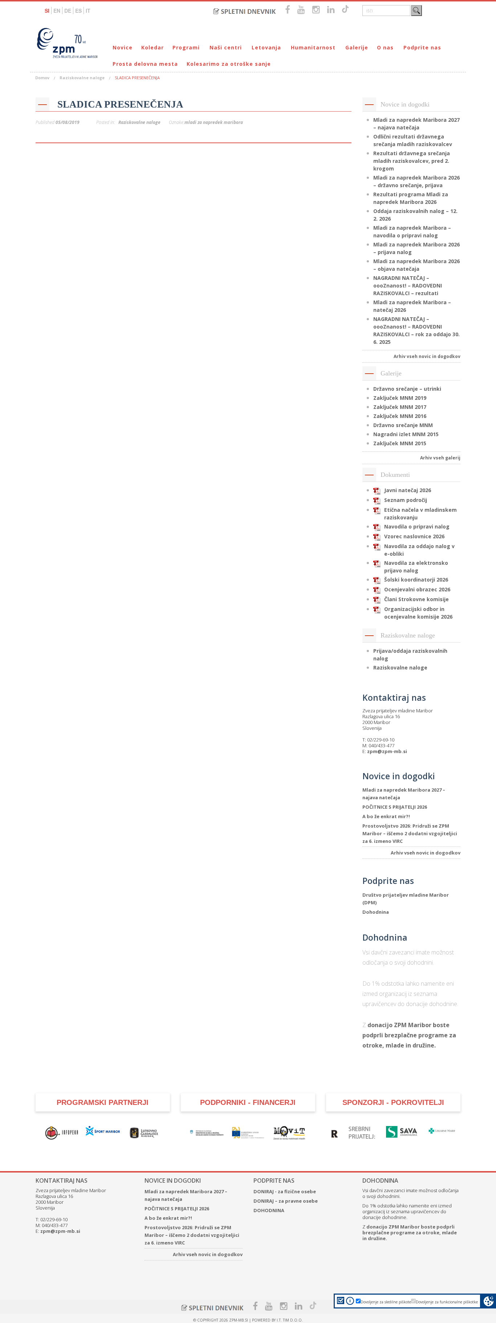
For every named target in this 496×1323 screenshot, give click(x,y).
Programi (186, 47)
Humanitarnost (313, 47)
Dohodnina (375, 912)
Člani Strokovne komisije (416, 599)
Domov (42, 77)
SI (47, 10)
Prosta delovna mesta (145, 63)
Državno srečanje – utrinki (407, 388)
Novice (123, 47)
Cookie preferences (488, 1301)
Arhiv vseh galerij (440, 458)
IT (88, 10)
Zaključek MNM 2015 (399, 443)
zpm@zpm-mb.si (387, 751)
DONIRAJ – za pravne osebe (285, 1201)
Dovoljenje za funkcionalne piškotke (447, 1301)
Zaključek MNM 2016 (399, 416)
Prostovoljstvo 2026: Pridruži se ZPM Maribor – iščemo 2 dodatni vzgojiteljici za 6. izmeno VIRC (409, 833)
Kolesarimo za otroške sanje (229, 63)
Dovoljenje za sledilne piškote (386, 1301)
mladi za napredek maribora (213, 122)
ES (78, 10)
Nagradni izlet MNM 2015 (406, 434)
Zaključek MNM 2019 (399, 397)
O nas (385, 47)
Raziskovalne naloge (82, 77)
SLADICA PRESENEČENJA (120, 104)
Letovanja (266, 47)
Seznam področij (405, 499)
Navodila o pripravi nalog (417, 526)
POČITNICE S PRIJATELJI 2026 (394, 807)
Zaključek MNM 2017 (399, 406)
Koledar (152, 47)
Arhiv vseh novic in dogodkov (427, 356)
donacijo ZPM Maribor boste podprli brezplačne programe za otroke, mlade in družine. (409, 1035)
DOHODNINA (268, 1210)
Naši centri (226, 47)
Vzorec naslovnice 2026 (414, 536)
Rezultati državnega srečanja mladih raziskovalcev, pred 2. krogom (411, 161)
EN (56, 10)
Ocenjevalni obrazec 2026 (417, 589)
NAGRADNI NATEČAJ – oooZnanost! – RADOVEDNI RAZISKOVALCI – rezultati (407, 285)
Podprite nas (422, 47)
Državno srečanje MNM (403, 425)
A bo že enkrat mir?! (386, 816)
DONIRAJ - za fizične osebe (284, 1191)
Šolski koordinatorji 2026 (416, 579)
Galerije (356, 47)
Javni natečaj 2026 (407, 490)
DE (67, 10)
